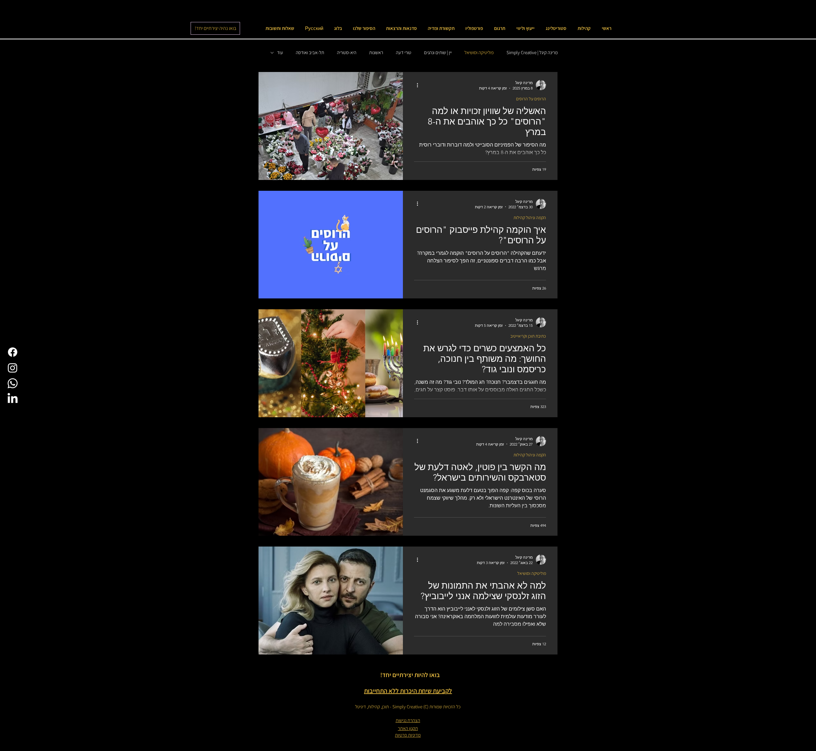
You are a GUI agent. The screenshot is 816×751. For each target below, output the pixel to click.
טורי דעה (403, 52)
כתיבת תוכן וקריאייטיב (528, 336)
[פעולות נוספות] (415, 85)
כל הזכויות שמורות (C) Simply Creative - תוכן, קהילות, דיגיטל (408, 707)
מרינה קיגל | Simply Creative (532, 52)
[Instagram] (12, 367)
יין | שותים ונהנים (438, 52)
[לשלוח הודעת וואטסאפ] (12, 383)
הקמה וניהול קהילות (530, 217)
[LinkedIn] (12, 399)
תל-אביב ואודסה (310, 52)
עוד (280, 52)
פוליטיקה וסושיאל (479, 52)
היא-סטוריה (346, 52)
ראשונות (376, 52)
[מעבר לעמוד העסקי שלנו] (12, 352)
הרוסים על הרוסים (531, 99)
